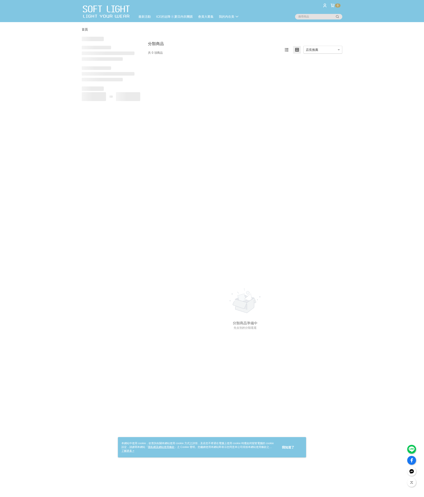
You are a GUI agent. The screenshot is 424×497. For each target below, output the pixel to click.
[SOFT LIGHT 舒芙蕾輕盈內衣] (106, 11)
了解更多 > (127, 450)
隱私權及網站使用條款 (161, 447)
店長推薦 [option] (312, 50)
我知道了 (288, 447)
